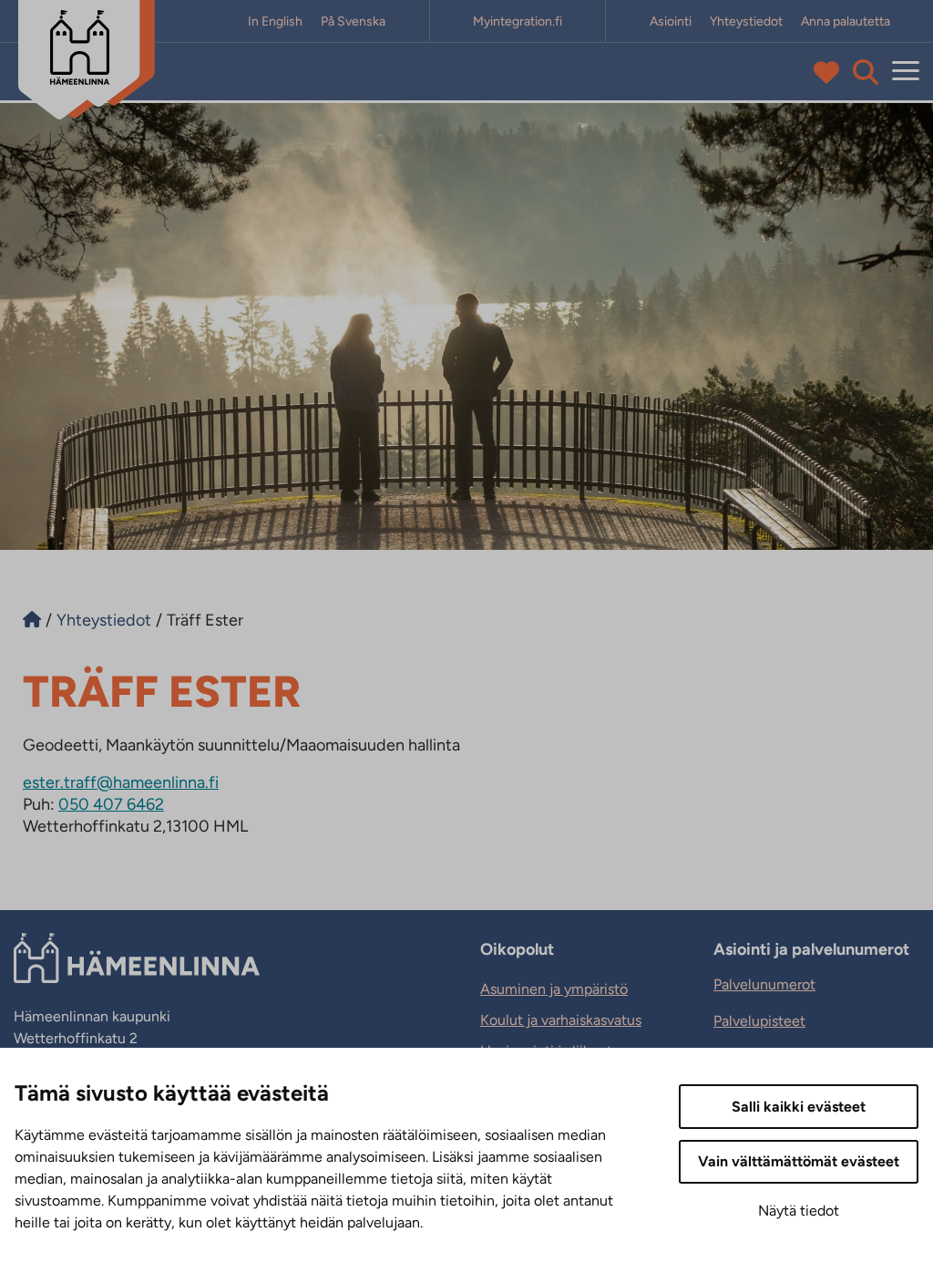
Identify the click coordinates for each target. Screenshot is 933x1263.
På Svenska (353, 21)
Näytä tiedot (798, 1210)
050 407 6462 (111, 804)
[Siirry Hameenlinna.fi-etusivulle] (32, 620)
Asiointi (671, 21)
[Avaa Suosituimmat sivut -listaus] (830, 72)
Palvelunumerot (764, 984)
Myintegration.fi (517, 21)
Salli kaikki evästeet (799, 1106)
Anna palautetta (845, 21)
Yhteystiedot (746, 21)
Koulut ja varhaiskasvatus (560, 1020)
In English (275, 21)
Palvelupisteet (759, 1021)
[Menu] (905, 72)
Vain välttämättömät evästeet (798, 1161)
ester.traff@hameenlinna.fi (121, 782)
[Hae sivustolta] (865, 72)
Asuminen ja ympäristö (554, 989)
